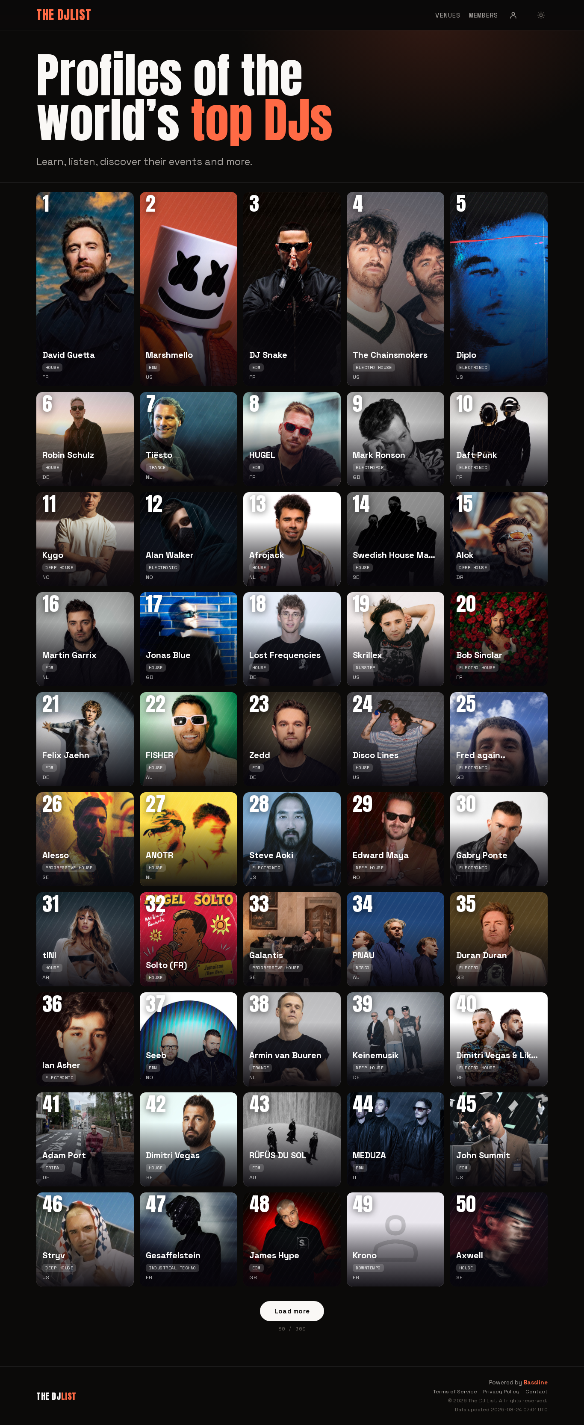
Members (483, 15)
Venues (447, 15)
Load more (292, 1311)
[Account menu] (513, 15)
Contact (536, 1391)
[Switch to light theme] (541, 15)
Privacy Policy (501, 1391)
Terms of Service (455, 1391)
